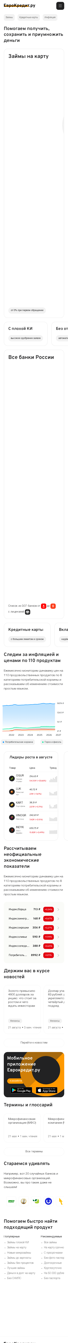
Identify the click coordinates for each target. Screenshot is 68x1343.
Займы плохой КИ (18, 1242)
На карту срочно (54, 1247)
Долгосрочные (53, 1263)
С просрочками (53, 1253)
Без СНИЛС (14, 1278)
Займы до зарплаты (19, 1258)
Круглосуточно (53, 1268)
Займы (9, 17)
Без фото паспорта (55, 1258)
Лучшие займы (16, 1268)
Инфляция (50, 17)
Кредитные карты (28, 17)
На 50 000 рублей (55, 1273)
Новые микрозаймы (19, 1253)
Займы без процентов (20, 1263)
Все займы (50, 1242)
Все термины (34, 1151)
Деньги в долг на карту (21, 1273)
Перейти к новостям (34, 1043)
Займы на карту (16, 1247)
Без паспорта (52, 1278)
